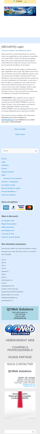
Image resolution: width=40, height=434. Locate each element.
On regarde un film (7, 220)
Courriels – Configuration (9, 182)
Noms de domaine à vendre (10, 188)
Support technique (7, 172)
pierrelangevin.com (7, 230)
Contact (4, 168)
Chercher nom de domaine (13, 178)
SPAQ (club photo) (7, 227)
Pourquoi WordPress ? (9, 191)
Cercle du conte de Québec (10, 237)
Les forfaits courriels (8, 185)
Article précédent (20, 129)
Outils (3, 175)
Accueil (3, 158)
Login (3, 162)
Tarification (5, 165)
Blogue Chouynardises (9, 224)
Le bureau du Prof (7, 234)
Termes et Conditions (8, 195)
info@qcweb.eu (29, 386)
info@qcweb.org (7, 120)
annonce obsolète (8, 50)
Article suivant (20, 134)
